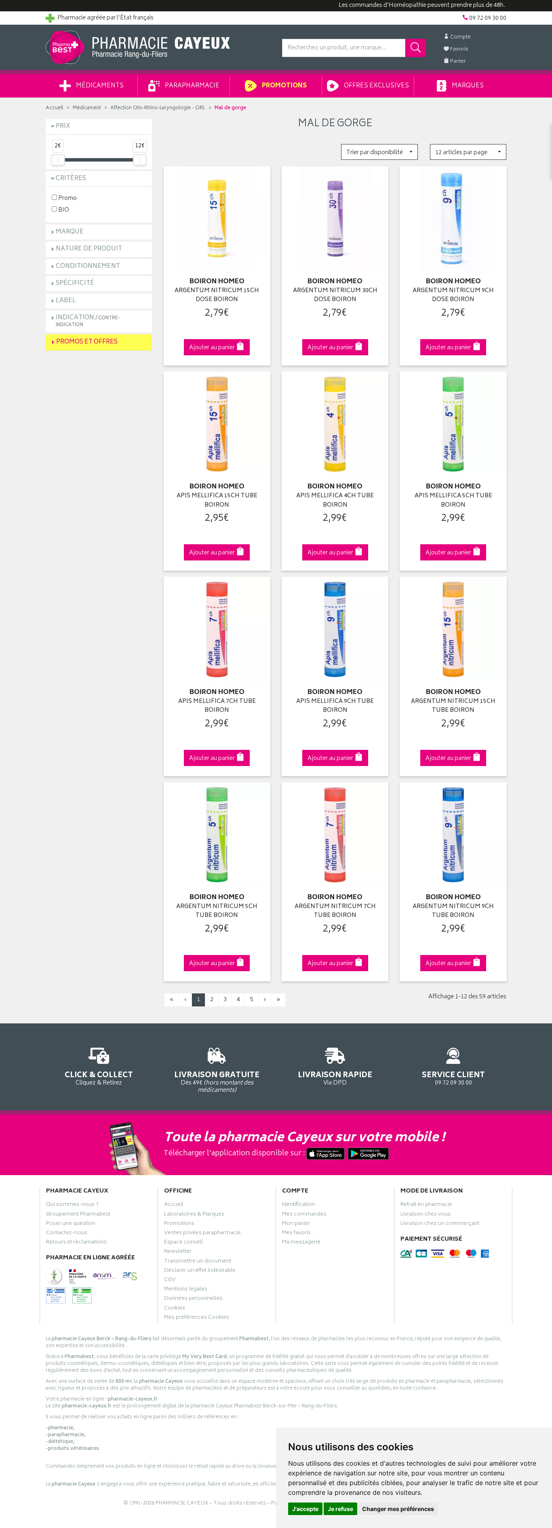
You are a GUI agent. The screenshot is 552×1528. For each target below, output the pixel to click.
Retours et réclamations (76, 1243)
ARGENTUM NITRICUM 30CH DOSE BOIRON (335, 295)
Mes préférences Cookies (196, 1318)
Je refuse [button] (340, 1508)
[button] (379, 152)
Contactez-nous (66, 1234)
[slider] (58, 160)
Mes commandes (304, 1215)
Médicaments (99, 86)
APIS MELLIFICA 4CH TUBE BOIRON (335, 501)
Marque (70, 232)
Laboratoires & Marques (194, 1215)
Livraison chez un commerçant (439, 1224)
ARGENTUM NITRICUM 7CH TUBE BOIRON (335, 911)
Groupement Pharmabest (78, 1215)
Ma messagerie (301, 1243)
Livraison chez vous (425, 1215)
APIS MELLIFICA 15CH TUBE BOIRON (217, 501)
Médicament (87, 108)
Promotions (284, 86)
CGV (169, 1281)
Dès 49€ (216, 1082)
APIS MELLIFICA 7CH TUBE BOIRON (217, 706)
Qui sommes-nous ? (72, 1205)
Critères (71, 178)
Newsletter (178, 1252)
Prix (63, 126)
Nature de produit (89, 249)
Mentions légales (185, 1290)
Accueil (54, 108)
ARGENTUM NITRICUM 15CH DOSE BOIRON (217, 295)
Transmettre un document (197, 1262)
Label (66, 300)
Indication (88, 320)
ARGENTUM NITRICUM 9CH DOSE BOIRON (453, 295)
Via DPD (335, 1078)
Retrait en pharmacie (426, 1205)
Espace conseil (183, 1243)
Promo (67, 198)
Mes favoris (296, 1234)
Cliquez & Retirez (99, 1078)
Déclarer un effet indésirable (200, 1271)
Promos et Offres (87, 342)
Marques (467, 86)
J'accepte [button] (305, 1508)
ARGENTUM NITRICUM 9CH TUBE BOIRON (453, 911)
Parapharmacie (191, 86)
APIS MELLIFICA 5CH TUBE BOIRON (453, 501)
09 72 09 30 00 (453, 1078)
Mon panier (296, 1224)
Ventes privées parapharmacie (202, 1234)
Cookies (174, 1309)
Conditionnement (88, 266)
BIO (63, 209)
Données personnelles (193, 1299)
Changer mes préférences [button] (398, 1508)
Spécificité (75, 283)
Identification (298, 1205)
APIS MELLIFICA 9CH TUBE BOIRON (335, 706)
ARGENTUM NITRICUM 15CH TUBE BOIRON (453, 706)
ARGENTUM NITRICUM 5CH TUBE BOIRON (216, 911)
